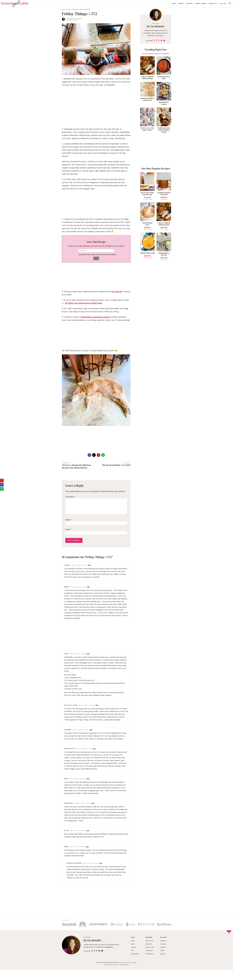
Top (229, 933)
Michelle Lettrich (75, 18)
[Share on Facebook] (89, 455)
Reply (89, 565)
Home (174, 3)
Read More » (160, 35)
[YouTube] (164, 40)
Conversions (149, 950)
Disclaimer (107, 964)
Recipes (189, 3)
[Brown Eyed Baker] (15, 3)
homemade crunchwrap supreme (95, 317)
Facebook (163, 944)
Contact (133, 947)
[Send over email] (103, 455)
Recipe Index (149, 940)
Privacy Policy (114, 964)
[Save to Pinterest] (98, 455)
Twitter (162, 950)
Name (68, 520)
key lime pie (116, 291)
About (181, 3)
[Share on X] (94, 455)
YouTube (162, 953)
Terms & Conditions (124, 964)
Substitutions (149, 953)
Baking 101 (213, 3)
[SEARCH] (230, 3)
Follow (223, 3)
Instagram (163, 940)
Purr (135, 962)
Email (68, 529)
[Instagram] (154, 40)
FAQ (132, 950)
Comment (70, 497)
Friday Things (200, 3)
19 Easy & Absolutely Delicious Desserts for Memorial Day (76, 465)
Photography (135, 953)
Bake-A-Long (150, 947)
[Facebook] (157, 40)
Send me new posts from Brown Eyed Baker (97, 254)
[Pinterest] (159, 40)
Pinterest (162, 947)
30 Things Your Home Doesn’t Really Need (83, 303)
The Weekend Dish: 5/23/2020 (116, 464)
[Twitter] (161, 40)
